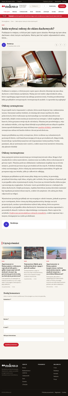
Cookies (64, 392)
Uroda (54, 11)
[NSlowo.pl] (10, 365)
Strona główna (5, 21)
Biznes (15, 11)
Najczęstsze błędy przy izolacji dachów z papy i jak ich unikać (33, 266)
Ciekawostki (23, 11)
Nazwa (6, 319)
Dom (31, 11)
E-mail (6, 327)
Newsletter (58, 1)
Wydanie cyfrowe (48, 1)
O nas (55, 368)
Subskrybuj (52, 6)
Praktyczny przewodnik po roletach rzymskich (27, 213)
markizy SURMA (44, 127)
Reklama (56, 376)
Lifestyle (46, 11)
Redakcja (10, 44)
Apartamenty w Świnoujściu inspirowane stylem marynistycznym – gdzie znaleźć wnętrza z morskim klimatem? (56, 269)
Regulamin (58, 392)
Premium (62, 6)
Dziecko (38, 11)
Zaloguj (64, 1)
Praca (55, 379)
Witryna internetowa (10, 335)
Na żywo (7, 11)
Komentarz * (7, 299)
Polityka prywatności (48, 392)
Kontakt (56, 373)
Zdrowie (61, 11)
